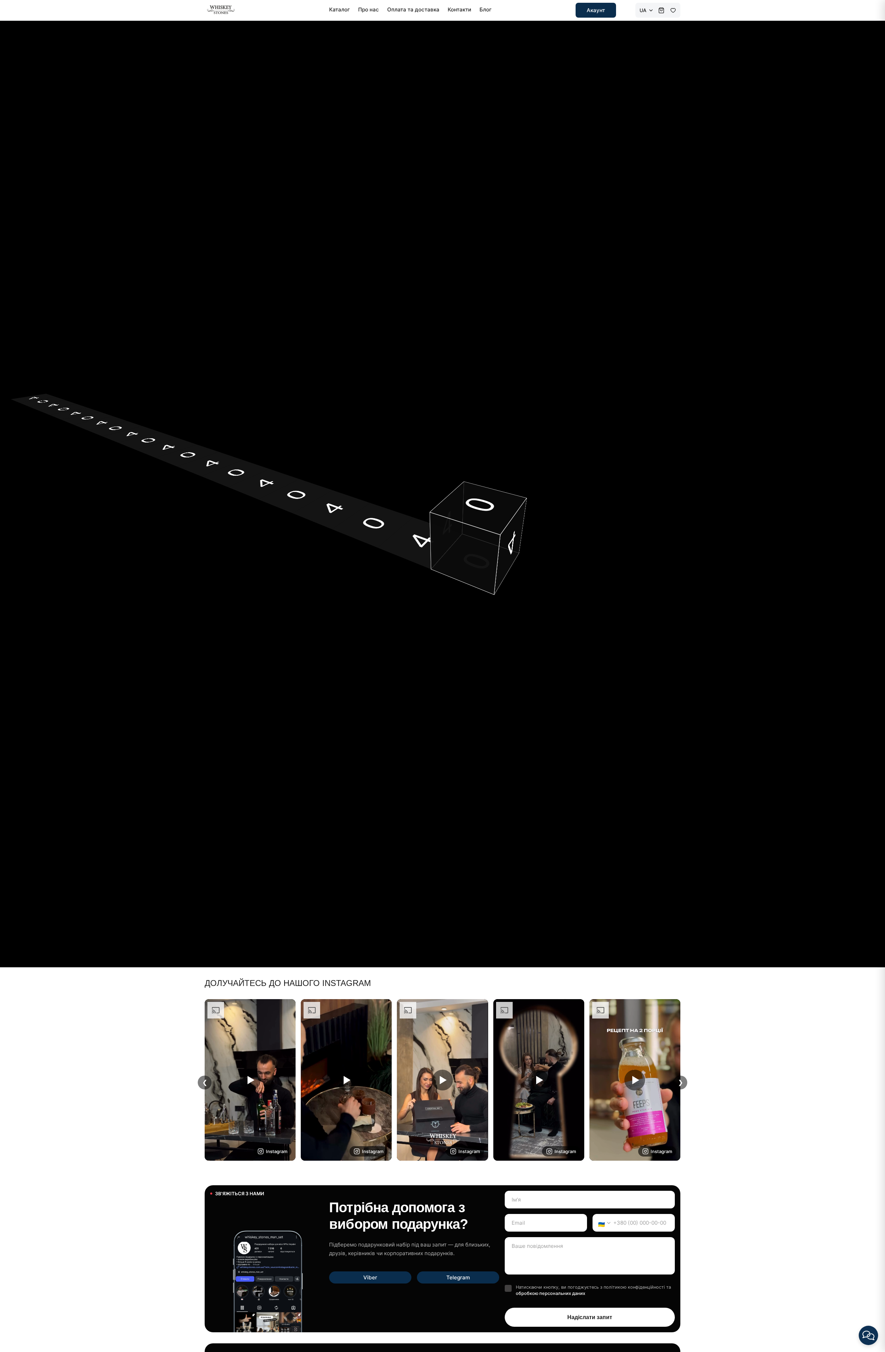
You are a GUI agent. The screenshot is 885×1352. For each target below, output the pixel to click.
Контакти (459, 9)
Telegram (458, 1277)
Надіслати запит (589, 1317)
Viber (370, 1277)
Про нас (368, 9)
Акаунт (596, 10)
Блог (485, 9)
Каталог (339, 9)
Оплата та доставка (413, 9)
